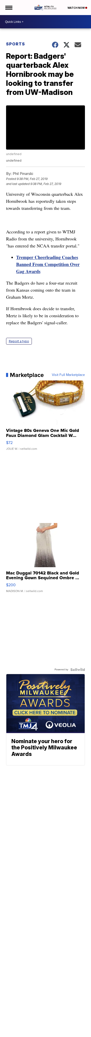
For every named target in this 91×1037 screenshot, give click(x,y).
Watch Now (76, 7)
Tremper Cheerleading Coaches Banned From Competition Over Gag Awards (48, 264)
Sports (15, 43)
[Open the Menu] (8, 7)
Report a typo (19, 341)
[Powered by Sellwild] (77, 669)
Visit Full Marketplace (68, 375)
